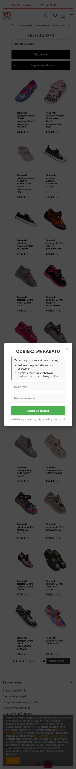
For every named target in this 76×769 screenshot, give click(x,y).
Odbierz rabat (38, 411)
